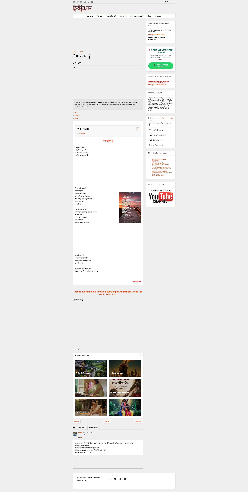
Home (74, 52)
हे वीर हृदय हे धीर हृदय (117, 373)
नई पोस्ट (76, 421)
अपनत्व (76, 119)
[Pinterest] (85, 2)
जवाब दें (79, 437)
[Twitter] (81, 2)
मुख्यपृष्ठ (91, 16)
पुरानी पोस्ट (139, 421)
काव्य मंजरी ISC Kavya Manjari (159, 170)
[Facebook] (78, 2)
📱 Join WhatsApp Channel (161, 66)
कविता (81, 52)
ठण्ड (75, 113)
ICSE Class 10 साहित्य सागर (158, 163)
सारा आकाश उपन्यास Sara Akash (159, 171)
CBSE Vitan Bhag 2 (157, 174)
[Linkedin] (92, 2)
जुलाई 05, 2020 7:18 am (88, 432)
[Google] (88, 2)
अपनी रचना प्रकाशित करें (136, 16)
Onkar (80, 432)
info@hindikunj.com (156, 35)
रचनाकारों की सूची (111, 16)
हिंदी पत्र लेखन (155, 160)
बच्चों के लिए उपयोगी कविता (158, 175)
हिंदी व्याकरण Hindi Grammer (159, 159)
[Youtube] (74, 2)
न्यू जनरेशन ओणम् (81, 412)
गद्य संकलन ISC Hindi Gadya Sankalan (161, 168)
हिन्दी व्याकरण (100, 16)
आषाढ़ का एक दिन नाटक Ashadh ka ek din (162, 172)
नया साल (77, 116)
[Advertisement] (140, 8)
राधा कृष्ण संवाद (115, 412)
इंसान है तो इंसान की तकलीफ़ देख (120, 393)
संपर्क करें (148, 16)
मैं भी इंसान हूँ (81, 133)
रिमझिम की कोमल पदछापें (83, 373)
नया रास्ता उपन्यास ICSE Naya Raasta (161, 167)
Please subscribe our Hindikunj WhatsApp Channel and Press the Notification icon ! (108, 293)
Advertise (158, 16)
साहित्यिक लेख (123, 16)
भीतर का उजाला (80, 393)
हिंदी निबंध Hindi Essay (157, 162)
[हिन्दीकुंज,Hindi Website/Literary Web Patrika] (82, 11)
